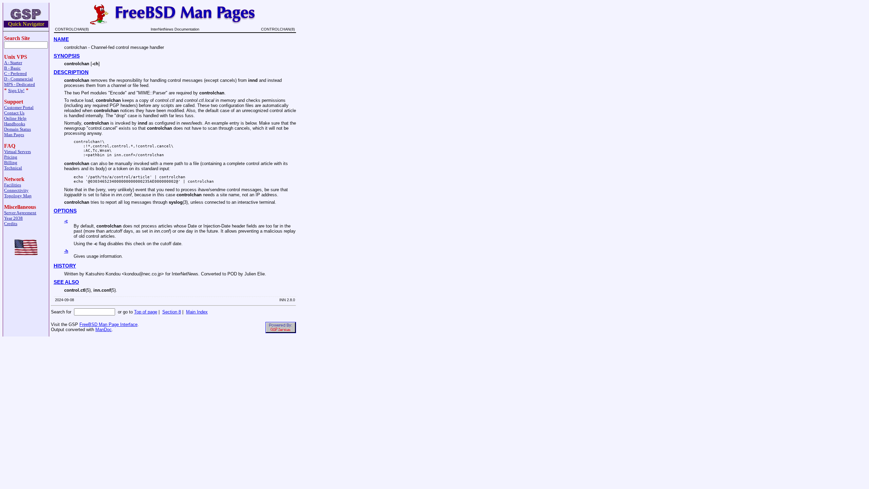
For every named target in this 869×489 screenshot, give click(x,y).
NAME (61, 39)
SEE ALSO (66, 282)
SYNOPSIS (67, 56)
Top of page (145, 311)
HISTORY (65, 266)
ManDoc (103, 329)
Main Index (197, 311)
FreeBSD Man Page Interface (108, 324)
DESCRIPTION (71, 72)
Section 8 (171, 311)
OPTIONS (65, 211)
